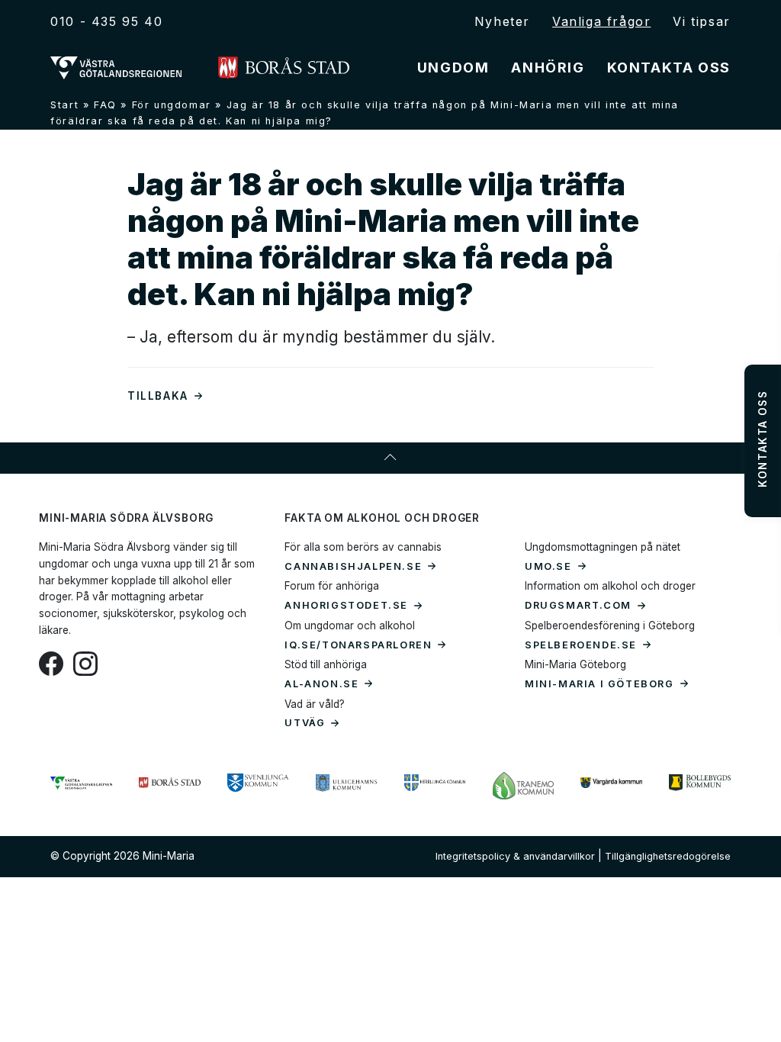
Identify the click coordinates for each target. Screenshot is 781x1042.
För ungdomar (171, 105)
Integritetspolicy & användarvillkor (515, 856)
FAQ (105, 105)
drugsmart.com (578, 605)
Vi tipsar (701, 21)
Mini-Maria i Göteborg (599, 684)
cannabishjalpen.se (353, 566)
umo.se (548, 566)
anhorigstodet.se (346, 605)
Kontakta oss (669, 67)
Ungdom (453, 67)
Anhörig (547, 67)
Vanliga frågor (601, 21)
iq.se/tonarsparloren (358, 645)
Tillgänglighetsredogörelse (668, 856)
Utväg (304, 722)
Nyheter (502, 21)
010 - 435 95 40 (106, 21)
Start (64, 105)
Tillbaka (157, 396)
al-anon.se (321, 684)
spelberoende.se (581, 645)
